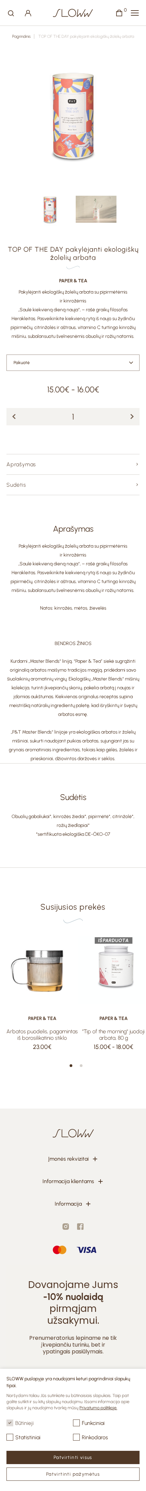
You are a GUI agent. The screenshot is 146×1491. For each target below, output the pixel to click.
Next (129, 115)
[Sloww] (72, 13)
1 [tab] (71, 1065)
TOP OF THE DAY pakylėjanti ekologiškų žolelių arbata (86, 36)
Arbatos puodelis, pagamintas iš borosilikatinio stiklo (42, 1034)
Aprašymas (21, 464)
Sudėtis (16, 485)
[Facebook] (80, 1226)
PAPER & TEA (73, 281)
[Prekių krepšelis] (119, 13)
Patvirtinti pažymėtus (73, 1474)
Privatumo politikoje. (98, 1407)
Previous (16, 115)
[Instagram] (65, 1226)
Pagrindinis (21, 36)
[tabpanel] (42, 992)
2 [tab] (81, 1065)
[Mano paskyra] (28, 13)
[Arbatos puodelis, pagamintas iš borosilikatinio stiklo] (42, 969)
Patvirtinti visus (73, 1457)
